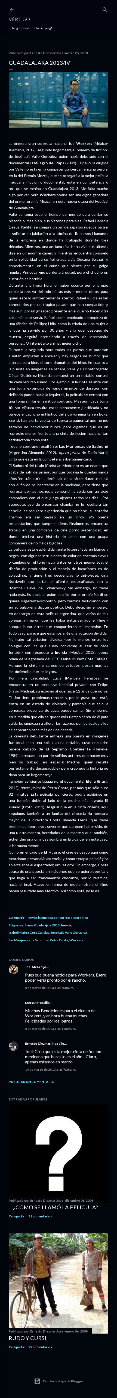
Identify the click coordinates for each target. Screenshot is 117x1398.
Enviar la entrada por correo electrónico (58, 918)
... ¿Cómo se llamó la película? (53, 1207)
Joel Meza (32, 967)
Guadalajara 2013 (47, 925)
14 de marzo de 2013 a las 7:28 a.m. (50, 1069)
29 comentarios (40, 1347)
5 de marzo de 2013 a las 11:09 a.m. (50, 1029)
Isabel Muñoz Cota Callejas (29, 932)
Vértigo (19, 19)
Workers (76, 940)
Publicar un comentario (31, 1082)
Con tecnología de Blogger (63, 1381)
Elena (28, 925)
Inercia (66, 925)
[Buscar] (105, 8)
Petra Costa (59, 940)
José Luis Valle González (69, 932)
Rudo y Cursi (27, 1338)
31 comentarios (40, 1216)
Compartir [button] (16, 918)
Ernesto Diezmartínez (41, 1043)
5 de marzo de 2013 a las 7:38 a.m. (49, 988)
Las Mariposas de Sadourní (28, 940)
